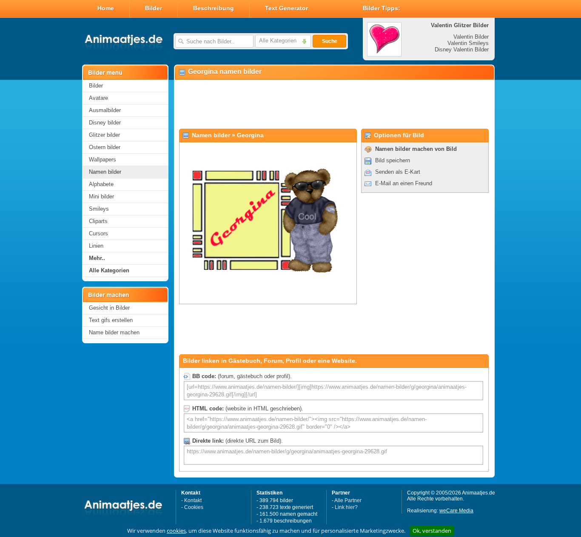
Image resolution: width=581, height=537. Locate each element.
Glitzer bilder (104, 135)
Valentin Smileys (468, 43)
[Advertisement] (334, 104)
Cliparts (98, 221)
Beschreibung (213, 8)
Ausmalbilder (105, 110)
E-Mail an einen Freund (403, 183)
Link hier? (346, 507)
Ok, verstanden (432, 530)
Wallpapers (102, 159)
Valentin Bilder (471, 37)
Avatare (98, 98)
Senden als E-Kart (397, 172)
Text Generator (286, 8)
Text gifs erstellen (111, 320)
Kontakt (193, 500)
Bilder (153, 8)
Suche (329, 41)
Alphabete (101, 184)
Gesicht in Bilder (109, 308)
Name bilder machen (114, 332)
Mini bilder (101, 196)
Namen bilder (105, 172)
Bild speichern (392, 160)
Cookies (193, 507)
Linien (96, 246)
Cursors (98, 233)
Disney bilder (105, 122)
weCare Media (456, 511)
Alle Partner (348, 500)
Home (105, 8)
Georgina (250, 135)
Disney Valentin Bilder (462, 49)
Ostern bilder (104, 147)
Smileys (99, 209)
